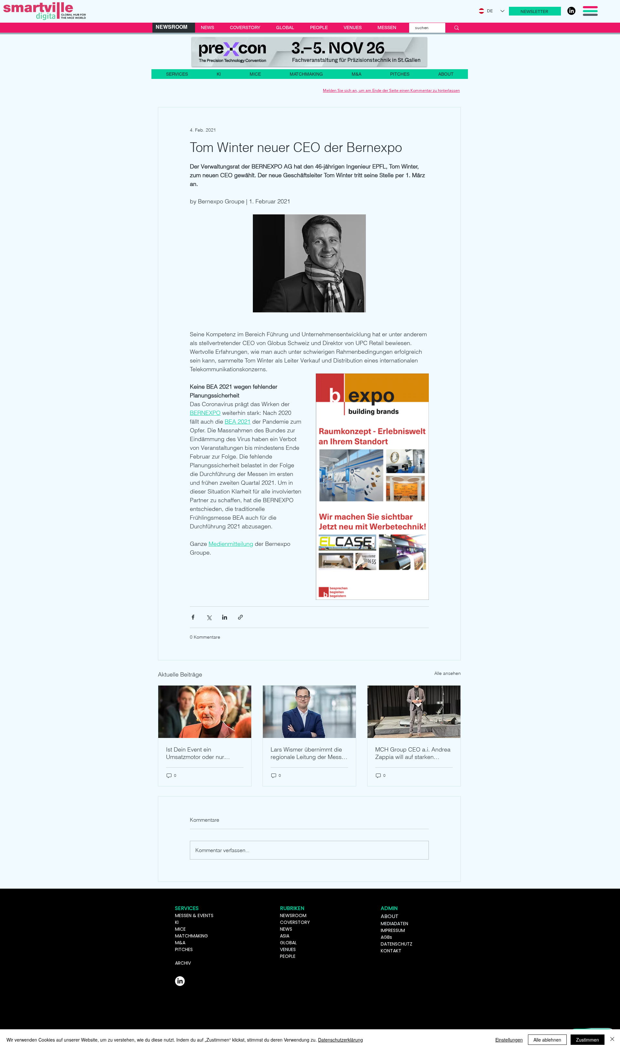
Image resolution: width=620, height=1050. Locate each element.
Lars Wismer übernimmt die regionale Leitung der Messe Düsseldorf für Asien (308, 753)
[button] (535, 11)
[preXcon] (309, 52)
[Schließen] (612, 1039)
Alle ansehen (447, 673)
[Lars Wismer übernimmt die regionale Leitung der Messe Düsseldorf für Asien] (309, 712)
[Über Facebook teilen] (193, 617)
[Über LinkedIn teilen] (225, 617)
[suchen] (456, 28)
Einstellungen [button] (509, 1039)
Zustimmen (587, 1039)
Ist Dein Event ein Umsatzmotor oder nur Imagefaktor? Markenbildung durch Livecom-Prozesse (203, 753)
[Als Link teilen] (240, 617)
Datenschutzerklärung (340, 1039)
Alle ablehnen (547, 1039)
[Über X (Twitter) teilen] (209, 617)
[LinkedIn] (571, 11)
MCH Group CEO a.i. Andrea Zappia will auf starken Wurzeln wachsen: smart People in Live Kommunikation (412, 753)
